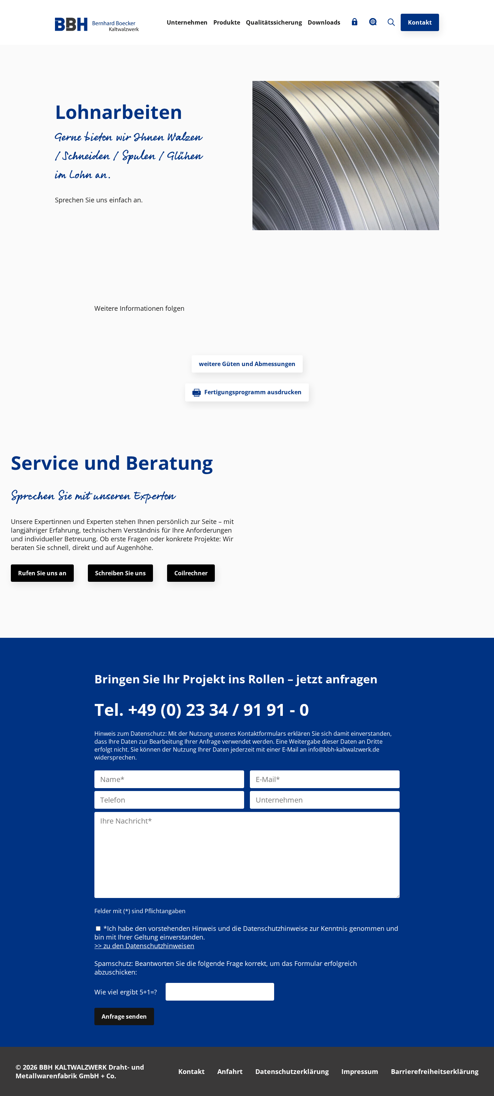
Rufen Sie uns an (42, 573)
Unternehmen (187, 22)
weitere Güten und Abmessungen (247, 364)
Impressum (359, 1071)
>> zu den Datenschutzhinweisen (144, 945)
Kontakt (420, 22)
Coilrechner (191, 573)
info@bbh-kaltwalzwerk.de (343, 749)
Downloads (324, 22)
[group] (345, 156)
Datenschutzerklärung (292, 1071)
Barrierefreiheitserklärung (434, 1071)
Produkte (226, 22)
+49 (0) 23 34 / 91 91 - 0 (201, 709)
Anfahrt (230, 1071)
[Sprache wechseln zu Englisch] (372, 23)
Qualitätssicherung (274, 22)
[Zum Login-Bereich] (354, 22)
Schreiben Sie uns (120, 573)
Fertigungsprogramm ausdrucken (253, 392)
